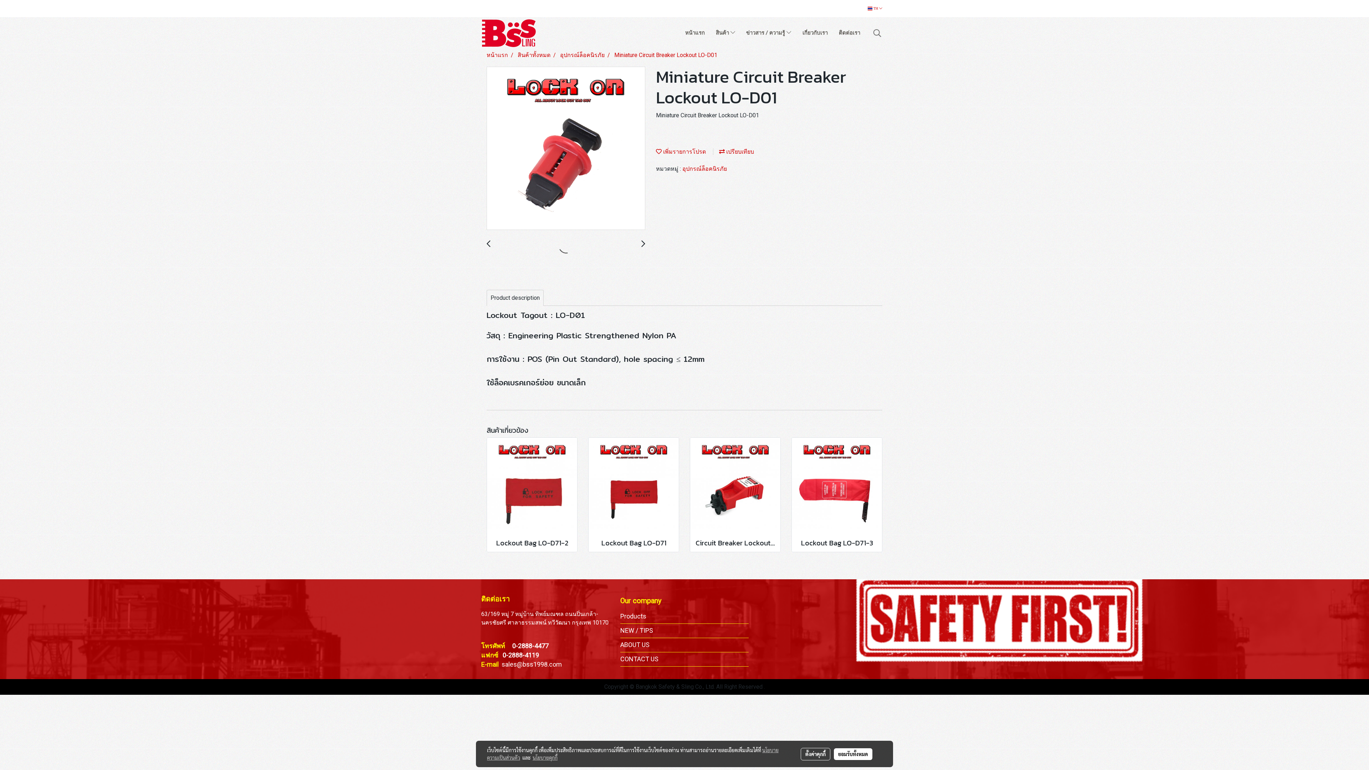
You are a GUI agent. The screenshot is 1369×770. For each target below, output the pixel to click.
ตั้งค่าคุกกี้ (815, 754)
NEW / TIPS (636, 630)
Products (633, 616)
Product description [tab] (515, 297)
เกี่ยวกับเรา (815, 33)
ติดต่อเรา (849, 33)
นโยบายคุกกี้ (545, 757)
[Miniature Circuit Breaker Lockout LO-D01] (566, 148)
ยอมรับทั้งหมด (853, 754)
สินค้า (723, 33)
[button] (877, 33)
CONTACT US (639, 659)
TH (875, 8)
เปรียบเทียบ (739, 151)
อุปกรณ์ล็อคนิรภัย (704, 168)
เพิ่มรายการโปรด (684, 151)
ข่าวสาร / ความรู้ (766, 33)
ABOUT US (635, 644)
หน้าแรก (695, 33)
